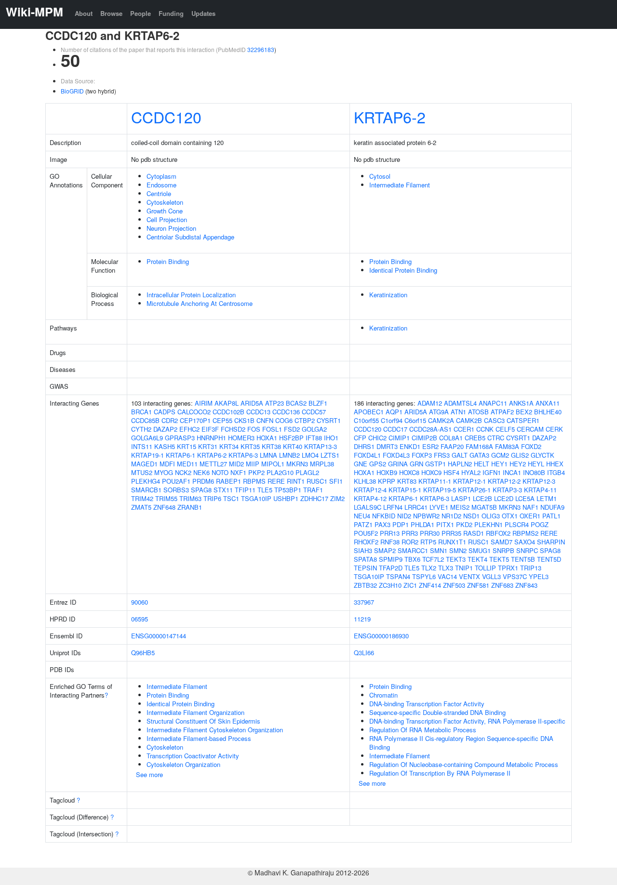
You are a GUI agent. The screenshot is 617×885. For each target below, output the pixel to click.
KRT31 (207, 446)
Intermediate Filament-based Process (199, 738)
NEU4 (362, 515)
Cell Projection (167, 219)
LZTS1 (330, 455)
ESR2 (430, 446)
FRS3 (442, 455)
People (140, 13)
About (84, 13)
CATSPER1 (523, 420)
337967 (364, 602)
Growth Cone (165, 210)
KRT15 (186, 446)
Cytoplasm (161, 176)
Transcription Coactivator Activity (193, 755)
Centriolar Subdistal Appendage (190, 236)
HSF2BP (291, 437)
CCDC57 (314, 411)
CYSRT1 (329, 420)
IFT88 (314, 437)
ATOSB (478, 411)
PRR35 (451, 533)
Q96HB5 (143, 652)
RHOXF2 (366, 541)
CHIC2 (377, 437)
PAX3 (382, 524)
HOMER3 (241, 437)
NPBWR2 (426, 515)
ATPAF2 (502, 411)
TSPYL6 (424, 576)
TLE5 (264, 489)
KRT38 (271, 446)
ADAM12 (429, 403)
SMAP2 (385, 550)
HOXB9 (386, 472)
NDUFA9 (552, 507)
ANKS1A (521, 403)
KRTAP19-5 (439, 489)
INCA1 (512, 472)
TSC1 (231, 498)
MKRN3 (297, 463)
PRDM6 (203, 481)
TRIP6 (212, 498)
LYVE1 (438, 507)
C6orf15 (415, 420)
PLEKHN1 (488, 524)
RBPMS (254, 481)
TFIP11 (245, 489)
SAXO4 (524, 541)
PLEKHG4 (145, 481)
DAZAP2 (165, 429)
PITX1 (445, 524)
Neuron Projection (171, 228)
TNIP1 (464, 567)
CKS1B (244, 420)
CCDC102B (228, 411)
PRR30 (430, 533)
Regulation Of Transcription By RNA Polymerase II (439, 773)
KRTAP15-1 (405, 489)
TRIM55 (166, 498)
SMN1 (438, 550)
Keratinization (388, 294)
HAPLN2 (460, 463)
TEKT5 (499, 559)
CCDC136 (286, 411)
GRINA (398, 463)
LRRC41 (416, 507)
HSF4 (451, 472)
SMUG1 (480, 550)
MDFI (167, 463)
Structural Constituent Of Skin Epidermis (203, 721)
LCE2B (482, 498)
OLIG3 (491, 515)
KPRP (386, 481)
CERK (554, 429)
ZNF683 (502, 585)
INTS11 (141, 446)
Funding (171, 13)
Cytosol (379, 176)
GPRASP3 (180, 437)
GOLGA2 (314, 429)
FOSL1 (272, 429)
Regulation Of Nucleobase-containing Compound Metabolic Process (463, 764)
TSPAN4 (398, 576)
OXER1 (530, 515)
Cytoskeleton (165, 202)
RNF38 (390, 541)
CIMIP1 (399, 437)
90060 (139, 602)
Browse (111, 13)
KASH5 (164, 446)
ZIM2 (337, 498)
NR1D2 (451, 515)
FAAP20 (452, 446)
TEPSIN (365, 567)
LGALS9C (367, 507)
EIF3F (210, 429)
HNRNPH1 (211, 437)
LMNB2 (289, 455)
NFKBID (383, 515)
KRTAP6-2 (390, 117)
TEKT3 (456, 559)
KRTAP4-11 (540, 489)
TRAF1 (313, 489)
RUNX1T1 (452, 541)
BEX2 (524, 411)
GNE (360, 463)
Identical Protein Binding (403, 270)
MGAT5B (484, 507)
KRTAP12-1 (469, 481)
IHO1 (331, 437)
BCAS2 (296, 403)
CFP (360, 437)
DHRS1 (364, 446)
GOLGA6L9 (147, 437)
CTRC (495, 437)
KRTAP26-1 (474, 489)
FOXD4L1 (367, 455)
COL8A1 (451, 437)
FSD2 (292, 429)
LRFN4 (392, 507)
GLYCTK (542, 455)
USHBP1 (285, 498)
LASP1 (461, 498)
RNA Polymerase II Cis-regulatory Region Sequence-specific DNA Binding (461, 743)
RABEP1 (228, 481)
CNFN (264, 420)
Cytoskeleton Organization (183, 764)
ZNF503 (454, 585)
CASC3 (494, 420)
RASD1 (473, 533)
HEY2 (518, 463)
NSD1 (471, 515)
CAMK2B (469, 420)
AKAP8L (227, 403)
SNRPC (527, 550)
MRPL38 (322, 463)
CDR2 (169, 420)
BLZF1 (317, 403)
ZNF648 (164, 507)
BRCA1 (141, 411)
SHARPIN (551, 541)
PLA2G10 (280, 472)
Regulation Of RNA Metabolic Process (422, 729)
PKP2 (256, 472)
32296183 (260, 49)
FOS (253, 429)
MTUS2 (141, 472)
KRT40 (292, 446)
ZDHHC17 (314, 498)
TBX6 (412, 559)
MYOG (163, 472)
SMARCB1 (146, 489)
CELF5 (505, 429)
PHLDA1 (422, 524)
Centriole (159, 193)
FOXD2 (531, 446)
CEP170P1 (195, 420)
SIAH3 (363, 550)
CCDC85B (145, 420)
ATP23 (274, 403)
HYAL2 (471, 472)
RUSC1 (317, 481)
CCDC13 (258, 411)
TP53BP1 (287, 489)
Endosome (161, 184)
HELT (481, 463)
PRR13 (390, 533)
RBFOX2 (498, 533)
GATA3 (479, 455)
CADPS (164, 411)
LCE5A (525, 498)
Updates (203, 13)
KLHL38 (365, 481)
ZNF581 (478, 585)
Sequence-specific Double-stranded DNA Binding (437, 712)
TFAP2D (390, 567)
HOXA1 (266, 437)
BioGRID (72, 91)
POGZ (540, 524)
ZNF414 (430, 585)
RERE (276, 481)
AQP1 (394, 411)
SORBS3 (176, 489)
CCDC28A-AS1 (430, 429)
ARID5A (252, 403)
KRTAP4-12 (370, 498)
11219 (362, 618)
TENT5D (549, 559)
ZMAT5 (141, 507)
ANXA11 (548, 403)
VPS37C (515, 576)
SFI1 (336, 481)
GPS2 (377, 463)
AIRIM (204, 403)
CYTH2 (141, 429)
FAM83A (507, 446)
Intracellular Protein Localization (191, 294)
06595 (139, 618)
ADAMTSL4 (460, 403)
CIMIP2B (424, 437)
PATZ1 (363, 524)
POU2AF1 (176, 481)
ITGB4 (556, 472)
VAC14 (447, 576)
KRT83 (406, 481)
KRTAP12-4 (370, 489)
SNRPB (503, 550)
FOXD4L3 (396, 455)
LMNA (268, 455)
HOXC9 (431, 472)
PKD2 (464, 524)
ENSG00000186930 (381, 635)
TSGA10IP (256, 498)
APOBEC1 (369, 411)
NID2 (404, 515)
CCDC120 (166, 117)
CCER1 (464, 429)
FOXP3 (422, 455)
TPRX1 (508, 567)
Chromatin (383, 695)
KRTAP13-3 (320, 446)
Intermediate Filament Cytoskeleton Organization (215, 729)
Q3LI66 (364, 652)
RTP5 (428, 541)
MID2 (236, 463)
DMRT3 (387, 446)
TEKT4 (477, 559)
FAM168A (479, 446)
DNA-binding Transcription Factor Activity (426, 703)
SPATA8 (365, 559)
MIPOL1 (272, 463)
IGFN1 (492, 472)
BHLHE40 (548, 411)
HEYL (536, 463)
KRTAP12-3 (539, 481)
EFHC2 (189, 429)
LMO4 (310, 455)
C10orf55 (366, 420)
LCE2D (503, 498)
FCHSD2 (233, 429)
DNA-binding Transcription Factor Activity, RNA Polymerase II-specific (467, 721)
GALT (460, 455)
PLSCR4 (517, 524)
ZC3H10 (390, 585)
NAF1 (530, 507)
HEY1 (499, 463)
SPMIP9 (390, 559)
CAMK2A (441, 420)
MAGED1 (144, 463)
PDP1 (400, 524)
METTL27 (213, 463)
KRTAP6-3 (243, 455)
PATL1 (551, 515)
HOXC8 (409, 472)
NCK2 (183, 472)
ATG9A (439, 411)
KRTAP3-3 (507, 489)
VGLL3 (491, 576)
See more (149, 774)
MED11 (187, 463)
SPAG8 (201, 489)
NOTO (220, 472)
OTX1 (510, 515)
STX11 (223, 489)
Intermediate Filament (399, 184)
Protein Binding (168, 261)
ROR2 (410, 541)
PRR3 (410, 533)
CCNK (485, 429)
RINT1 (296, 481)
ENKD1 (410, 446)
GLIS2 (520, 455)
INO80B (534, 472)
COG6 (284, 420)
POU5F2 (366, 533)
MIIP (252, 463)
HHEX (554, 463)
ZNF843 (526, 585)
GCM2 (500, 455)
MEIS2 (459, 507)
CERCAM (530, 429)
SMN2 (458, 550)
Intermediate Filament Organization (195, 712)
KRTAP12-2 (504, 481)
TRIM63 (190, 498)
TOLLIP (485, 567)
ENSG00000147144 (158, 635)
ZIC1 (410, 585)
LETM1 (547, 498)
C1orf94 (391, 420)
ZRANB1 (189, 507)
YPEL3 (539, 576)
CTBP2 (305, 420)
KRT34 (229, 446)
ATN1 (458, 411)
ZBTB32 (365, 585)
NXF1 (238, 472)
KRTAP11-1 (434, 481)
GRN (416, 463)
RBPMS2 (525, 533)
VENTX (469, 576)
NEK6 (201, 472)
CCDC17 (395, 429)
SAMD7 (501, 541)
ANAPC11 (493, 403)
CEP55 (222, 420)
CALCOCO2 (194, 411)
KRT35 (250, 446)
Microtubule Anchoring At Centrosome (200, 303)
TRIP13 (530, 567)
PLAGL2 (307, 472)
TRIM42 (142, 498)
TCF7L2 (433, 559)
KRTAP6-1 (180, 455)
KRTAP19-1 (147, 455)
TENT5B (523, 559)
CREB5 (475, 437)
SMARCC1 (413, 550)
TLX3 (445, 567)
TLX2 (428, 567)
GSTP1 (435, 463)
